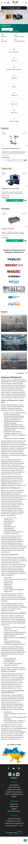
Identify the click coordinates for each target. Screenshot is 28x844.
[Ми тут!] (25, 832)
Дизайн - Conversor (14, 834)
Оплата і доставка (14, 787)
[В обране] (25, 174)
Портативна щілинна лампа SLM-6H (11, 148)
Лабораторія (14, 806)
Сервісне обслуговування (14, 792)
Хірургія (14, 809)
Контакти (14, 815)
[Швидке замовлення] (25, 200)
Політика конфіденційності (14, 794)
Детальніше (7, 29)
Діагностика (14, 804)
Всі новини (20, 373)
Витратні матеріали (14, 811)
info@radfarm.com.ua (14, 821)
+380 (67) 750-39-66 (14, 818)
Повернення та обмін (14, 789)
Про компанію (14, 785)
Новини (14, 796)
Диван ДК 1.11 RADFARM (8, 228)
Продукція (14, 801)
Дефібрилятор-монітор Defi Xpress (10, 188)
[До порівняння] (23, 174)
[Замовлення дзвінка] (25, 840)
